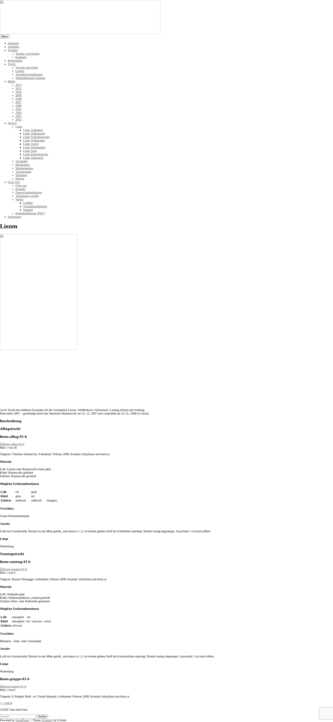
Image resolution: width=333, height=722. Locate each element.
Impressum (14, 216)
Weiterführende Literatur (30, 78)
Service (12, 123)
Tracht (11, 64)
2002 (18, 119)
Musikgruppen (24, 168)
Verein (19, 199)
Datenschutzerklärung (28, 192)
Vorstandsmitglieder (35, 206)
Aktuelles (13, 46)
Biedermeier (15, 60)
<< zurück (6, 703)
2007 (18, 102)
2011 (18, 88)
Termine (13, 50)
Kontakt (20, 189)
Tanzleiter (21, 161)
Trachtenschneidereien (29, 74)
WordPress (22, 720)
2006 (18, 105)
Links (18, 126)
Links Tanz (30, 150)
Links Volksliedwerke (36, 137)
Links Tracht (31, 144)
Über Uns (14, 182)
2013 (18, 85)
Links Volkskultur (34, 140)
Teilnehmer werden (27, 196)
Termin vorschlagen (27, 53)
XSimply (47, 720)
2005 (18, 109)
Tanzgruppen (23, 171)
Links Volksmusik (34, 133)
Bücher (19, 178)
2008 (18, 98)
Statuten (28, 209)
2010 (18, 92)
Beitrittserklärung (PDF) (30, 213)
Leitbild (28, 203)
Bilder (11, 81)
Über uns (21, 185)
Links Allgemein (33, 157)
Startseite (13, 43)
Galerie (19, 71)
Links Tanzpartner (34, 147)
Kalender (21, 57)
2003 (18, 116)
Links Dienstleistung (35, 154)
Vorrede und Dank (26, 67)
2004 (18, 112)
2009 (18, 95)
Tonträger (21, 175)
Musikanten (22, 164)
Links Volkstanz (33, 130)
